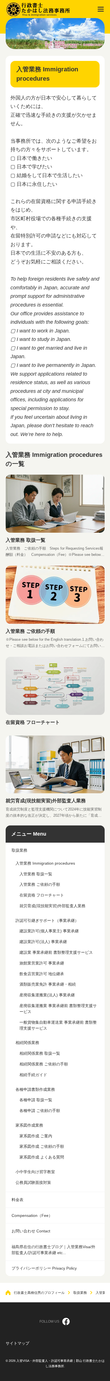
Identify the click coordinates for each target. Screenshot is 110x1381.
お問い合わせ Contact (31, 1231)
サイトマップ (17, 1343)
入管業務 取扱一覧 (25, 540)
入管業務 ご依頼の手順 (30, 631)
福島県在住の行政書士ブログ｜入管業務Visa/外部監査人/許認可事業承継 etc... (53, 1250)
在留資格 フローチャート (33, 722)
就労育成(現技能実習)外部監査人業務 (46, 800)
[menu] (100, 9)
